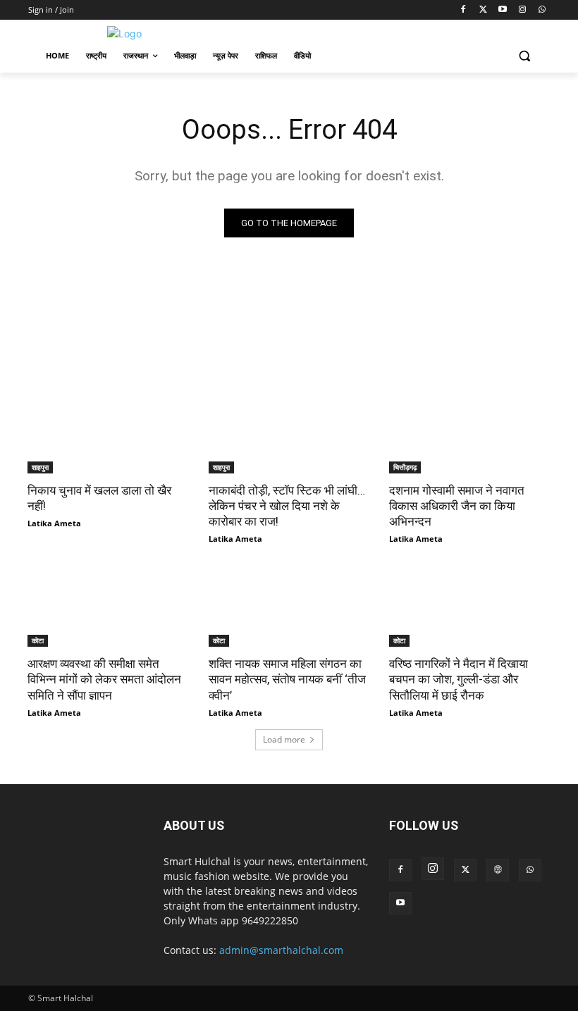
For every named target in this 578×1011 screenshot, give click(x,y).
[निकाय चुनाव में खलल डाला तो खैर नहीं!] (108, 432)
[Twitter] (483, 10)
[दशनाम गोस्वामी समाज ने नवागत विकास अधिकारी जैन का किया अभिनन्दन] (470, 432)
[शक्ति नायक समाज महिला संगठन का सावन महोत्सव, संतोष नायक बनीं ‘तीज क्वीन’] (289, 606)
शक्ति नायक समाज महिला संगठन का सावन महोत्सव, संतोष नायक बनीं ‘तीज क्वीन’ (287, 679)
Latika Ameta (54, 523)
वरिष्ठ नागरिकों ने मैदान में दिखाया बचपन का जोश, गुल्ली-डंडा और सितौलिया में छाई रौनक (458, 679)
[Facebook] (463, 10)
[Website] (497, 870)
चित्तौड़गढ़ (405, 467)
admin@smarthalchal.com (281, 950)
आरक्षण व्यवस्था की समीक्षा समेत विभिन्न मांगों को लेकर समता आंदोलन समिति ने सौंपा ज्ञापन (104, 679)
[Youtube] (503, 10)
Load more (284, 739)
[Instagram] (522, 10)
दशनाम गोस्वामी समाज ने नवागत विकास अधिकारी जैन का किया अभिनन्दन (456, 505)
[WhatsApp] (542, 10)
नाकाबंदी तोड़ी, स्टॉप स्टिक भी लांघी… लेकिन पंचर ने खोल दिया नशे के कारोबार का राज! (287, 505)
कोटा (38, 640)
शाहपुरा (40, 467)
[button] (524, 56)
